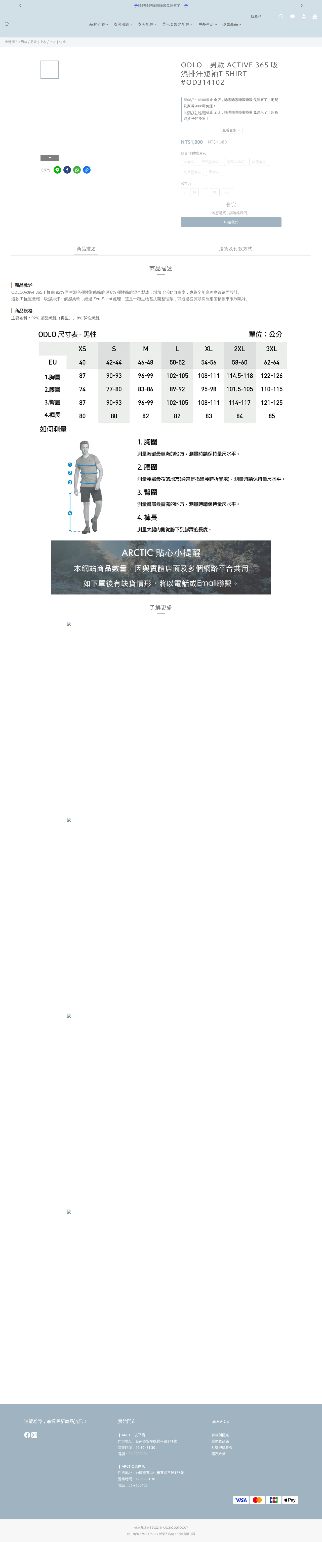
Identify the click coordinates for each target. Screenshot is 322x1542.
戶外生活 (206, 24)
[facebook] (67, 170)
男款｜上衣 (38, 41)
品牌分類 (97, 24)
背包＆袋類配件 (176, 24)
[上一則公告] (20, 5)
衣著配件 (145, 24)
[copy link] (87, 170)
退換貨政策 (220, 1441)
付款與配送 (220, 1435)
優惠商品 (230, 24)
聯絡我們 (231, 222)
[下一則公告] (302, 5)
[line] (57, 170)
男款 (24, 41)
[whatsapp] (77, 170)
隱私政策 (219, 1454)
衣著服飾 (121, 24)
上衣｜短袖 (57, 41)
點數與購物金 (222, 1448)
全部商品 (11, 41)
